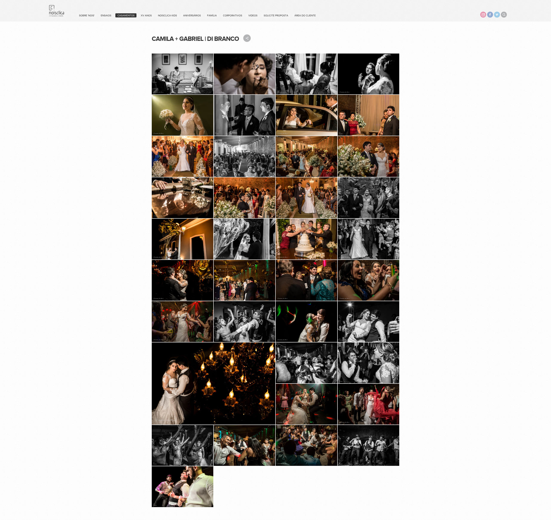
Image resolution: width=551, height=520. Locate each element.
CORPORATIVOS (232, 15)
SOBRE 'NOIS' (86, 15)
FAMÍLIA (212, 15)
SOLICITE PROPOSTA (276, 15)
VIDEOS (252, 15)
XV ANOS (146, 15)
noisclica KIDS (167, 15)
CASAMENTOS (126, 15)
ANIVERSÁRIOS (192, 15)
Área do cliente (305, 15)
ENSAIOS (106, 15)
